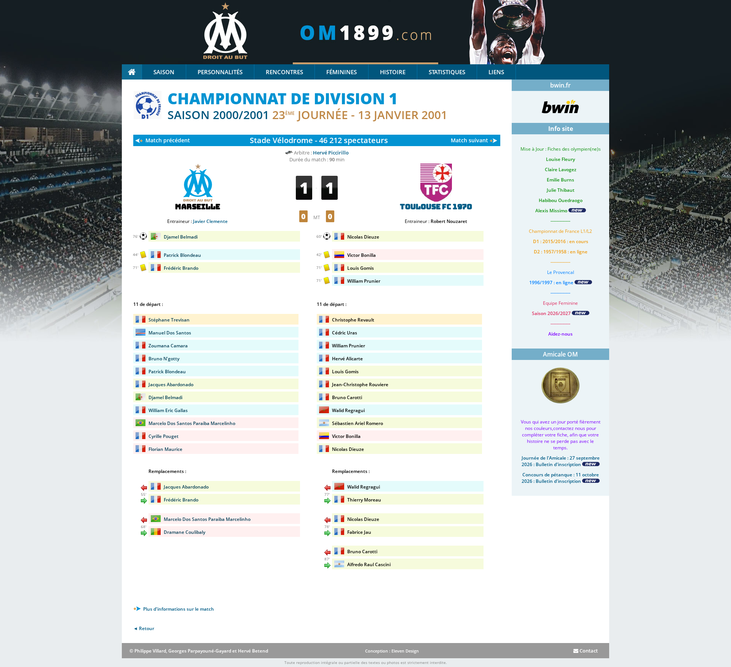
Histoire (392, 72)
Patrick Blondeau (182, 255)
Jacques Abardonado (170, 384)
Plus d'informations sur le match (178, 609)
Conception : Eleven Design (392, 651)
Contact (588, 650)
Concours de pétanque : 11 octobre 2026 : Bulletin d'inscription (560, 477)
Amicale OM (560, 354)
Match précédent (167, 140)
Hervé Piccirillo (331, 152)
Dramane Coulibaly (184, 532)
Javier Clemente (210, 221)
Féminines (341, 72)
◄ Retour (143, 628)
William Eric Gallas (168, 410)
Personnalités (220, 72)
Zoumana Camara (168, 345)
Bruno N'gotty (163, 358)
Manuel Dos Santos (169, 333)
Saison (163, 72)
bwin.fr (560, 85)
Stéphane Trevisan (169, 320)
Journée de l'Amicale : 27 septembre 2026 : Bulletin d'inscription (561, 461)
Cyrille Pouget (163, 436)
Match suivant (469, 140)
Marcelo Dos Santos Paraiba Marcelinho (191, 423)
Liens (496, 72)
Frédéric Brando (181, 268)
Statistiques (447, 72)
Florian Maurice (165, 449)
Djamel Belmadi (181, 237)
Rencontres (284, 72)
